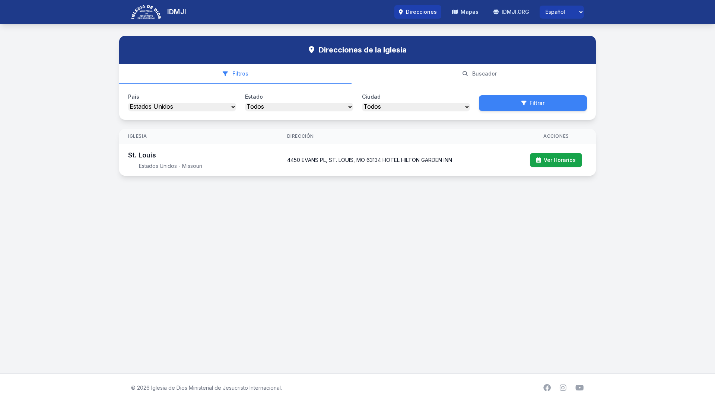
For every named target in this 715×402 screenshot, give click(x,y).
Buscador (484, 73)
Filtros (239, 73)
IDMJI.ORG (514, 12)
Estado (254, 96)
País (133, 96)
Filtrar (537, 103)
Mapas (469, 12)
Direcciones (420, 12)
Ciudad (371, 96)
